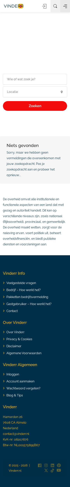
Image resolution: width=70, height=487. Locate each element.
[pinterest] (58, 465)
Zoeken (35, 106)
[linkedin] (52, 465)
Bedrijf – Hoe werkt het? (23, 290)
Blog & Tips (14, 395)
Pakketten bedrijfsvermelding (27, 297)
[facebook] (39, 465)
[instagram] (46, 465)
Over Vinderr (15, 332)
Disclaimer (13, 346)
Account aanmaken (20, 381)
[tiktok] (52, 470)
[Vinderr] (13, 5)
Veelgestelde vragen (21, 283)
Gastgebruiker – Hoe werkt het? (29, 304)
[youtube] (58, 470)
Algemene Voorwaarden (23, 353)
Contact (12, 311)
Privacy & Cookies (19, 339)
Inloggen (44, 6)
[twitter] (46, 470)
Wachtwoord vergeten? (23, 388)
